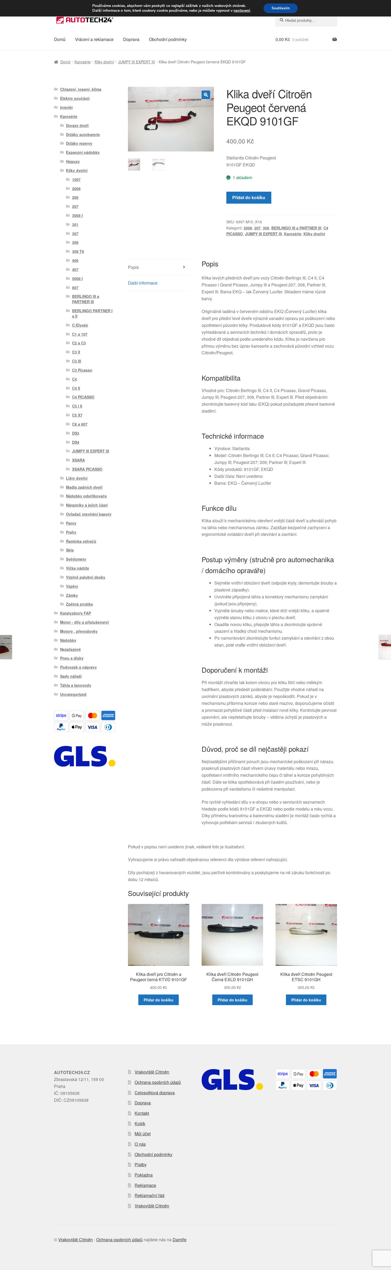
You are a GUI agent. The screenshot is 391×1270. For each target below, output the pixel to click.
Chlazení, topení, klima (80, 89)
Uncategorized (73, 694)
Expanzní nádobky (83, 152)
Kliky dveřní (104, 61)
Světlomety (76, 559)
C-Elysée (80, 325)
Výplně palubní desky (85, 577)
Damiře (179, 1239)
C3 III (76, 361)
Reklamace (145, 1185)
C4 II (76, 388)
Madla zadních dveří (84, 487)
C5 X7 (77, 415)
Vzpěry (72, 586)
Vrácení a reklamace (94, 39)
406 (75, 260)
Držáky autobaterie (83, 134)
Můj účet (143, 1134)
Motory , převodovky (79, 631)
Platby (141, 1164)
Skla (70, 550)
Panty (71, 523)
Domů (59, 39)
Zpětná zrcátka (79, 604)
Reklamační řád (149, 1195)
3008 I (77, 215)
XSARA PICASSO (87, 469)
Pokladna (144, 1175)
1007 (76, 179)
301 (75, 224)
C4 (74, 379)
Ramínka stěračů (81, 541)
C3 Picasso (82, 370)
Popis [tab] (133, 267)
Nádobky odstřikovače (86, 496)
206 (75, 197)
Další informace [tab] (142, 283)
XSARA (78, 460)
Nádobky (68, 640)
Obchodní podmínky (168, 39)
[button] (206, 95)
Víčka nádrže (77, 568)
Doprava (131, 39)
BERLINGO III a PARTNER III (296, 228)
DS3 (75, 433)
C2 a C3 (79, 343)
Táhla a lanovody (75, 685)
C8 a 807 (80, 424)
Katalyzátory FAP (75, 613)
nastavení (242, 10)
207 (257, 228)
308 (266, 228)
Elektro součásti (75, 98)
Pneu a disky (72, 658)
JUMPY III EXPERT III (136, 61)
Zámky (72, 595)
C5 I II (77, 406)
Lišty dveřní (77, 478)
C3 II (76, 352)
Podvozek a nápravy (78, 667)
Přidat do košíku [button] (158, 999)
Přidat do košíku (248, 197)
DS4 (75, 442)
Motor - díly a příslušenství (84, 622)
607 (75, 287)
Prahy (71, 532)
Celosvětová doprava (155, 1093)
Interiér (66, 107)
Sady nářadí (71, 676)
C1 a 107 (80, 334)
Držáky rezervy (79, 143)
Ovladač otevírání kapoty (88, 514)
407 (75, 269)
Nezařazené (70, 649)
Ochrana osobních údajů (158, 1082)
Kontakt (142, 1113)
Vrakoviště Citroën (152, 1072)
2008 (248, 228)
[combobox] (306, 20)
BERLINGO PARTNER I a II (92, 313)
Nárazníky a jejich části (87, 505)
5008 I (77, 278)
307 (75, 233)
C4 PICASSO (83, 397)
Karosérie (82, 61)
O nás (140, 1144)
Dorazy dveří (77, 125)
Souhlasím (281, 8)
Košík (140, 1123)
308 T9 (78, 251)
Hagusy (73, 161)
